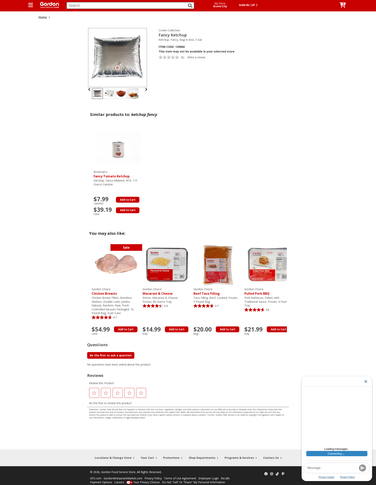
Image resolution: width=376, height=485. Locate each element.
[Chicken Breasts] (116, 264)
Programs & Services (239, 458)
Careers (119, 482)
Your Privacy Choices (146, 482)
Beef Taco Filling (206, 291)
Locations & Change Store (113, 458)
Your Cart (147, 458)
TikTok (277, 474)
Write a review (196, 57)
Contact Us (271, 458)
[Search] (190, 6)
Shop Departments (202, 458)
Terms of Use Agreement (180, 478)
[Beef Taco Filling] (217, 264)
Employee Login (208, 478)
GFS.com (95, 478)
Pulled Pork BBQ (256, 291)
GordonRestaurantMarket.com (123, 478)
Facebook (266, 474)
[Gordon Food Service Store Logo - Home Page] (47, 4)
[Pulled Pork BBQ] (268, 264)
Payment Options (101, 482)
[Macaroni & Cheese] (167, 264)
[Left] (89, 89)
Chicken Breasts (104, 291)
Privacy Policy (153, 478)
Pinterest (283, 474)
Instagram (272, 474)
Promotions (171, 458)
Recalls (225, 478)
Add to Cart (128, 199)
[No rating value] (170, 57)
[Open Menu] (30, 5)
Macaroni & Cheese (158, 291)
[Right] (146, 89)
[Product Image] (117, 57)
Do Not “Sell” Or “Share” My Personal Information (193, 482)
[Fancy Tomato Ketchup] (118, 147)
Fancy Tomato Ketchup (112, 174)
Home (43, 17)
